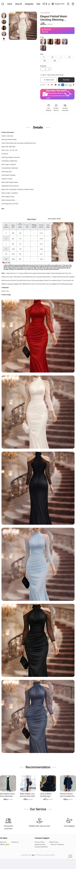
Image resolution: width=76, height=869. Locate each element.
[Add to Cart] (8, 783)
